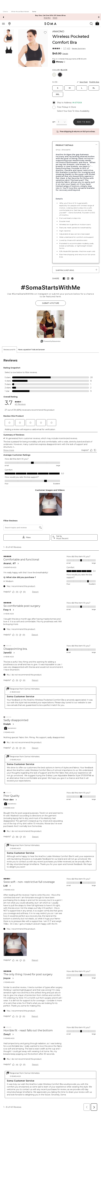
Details (65, 54)
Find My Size (94, 82)
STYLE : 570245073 (63, 150)
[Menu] (3, 23)
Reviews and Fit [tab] (9, 350)
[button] (97, 23)
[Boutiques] (9, 23)
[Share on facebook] (64, 278)
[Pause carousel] (98, 17)
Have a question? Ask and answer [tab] (31, 350)
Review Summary (79, 48)
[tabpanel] (50, 732)
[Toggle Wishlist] (45, 33)
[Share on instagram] (68, 278)
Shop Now (47, 18)
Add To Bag (84, 122)
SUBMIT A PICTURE (50, 303)
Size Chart (84, 82)
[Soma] (50, 23)
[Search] (91, 23)
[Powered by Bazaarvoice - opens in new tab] (50, 341)
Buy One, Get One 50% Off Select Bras (50, 15)
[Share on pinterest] (72, 278)
